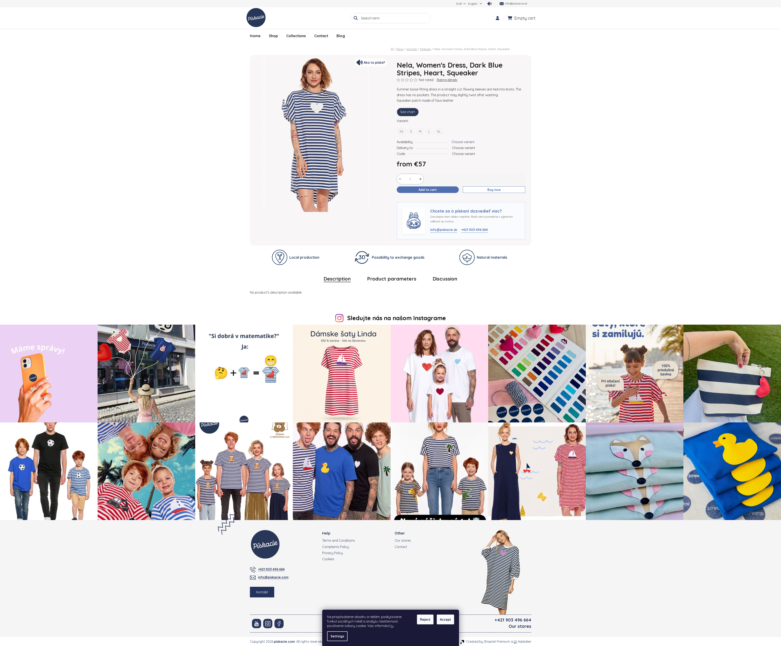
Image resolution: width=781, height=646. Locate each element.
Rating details (447, 80)
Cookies (328, 559)
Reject (425, 619)
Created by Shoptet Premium (488, 641)
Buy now (494, 190)
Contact (401, 547)
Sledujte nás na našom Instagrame (396, 318)
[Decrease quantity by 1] (400, 179)
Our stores (403, 540)
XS (401, 131)
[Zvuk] (489, 4)
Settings (337, 636)
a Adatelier (521, 641)
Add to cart (428, 190)
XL (439, 131)
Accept (445, 619)
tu (391, 626)
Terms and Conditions (338, 540)
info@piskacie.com (273, 577)
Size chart (407, 112)
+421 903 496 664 (474, 230)
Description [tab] (337, 279)
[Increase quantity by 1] (420, 179)
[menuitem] (255, 36)
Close (416, 199)
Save (403, 199)
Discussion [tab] (445, 279)
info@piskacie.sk (443, 230)
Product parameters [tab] (391, 279)
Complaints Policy (335, 547)
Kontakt (262, 592)
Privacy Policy (332, 553)
